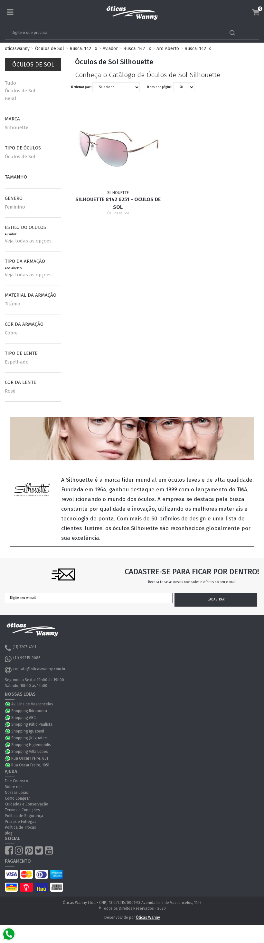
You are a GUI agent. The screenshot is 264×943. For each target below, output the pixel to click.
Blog (9, 833)
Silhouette (16, 127)
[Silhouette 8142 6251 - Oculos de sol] (118, 147)
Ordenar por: (81, 87)
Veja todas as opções (28, 241)
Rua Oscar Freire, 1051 (30, 765)
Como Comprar (17, 798)
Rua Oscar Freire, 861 (29, 758)
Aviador (110, 48)
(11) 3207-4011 (24, 647)
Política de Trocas (20, 827)
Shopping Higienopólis (31, 745)
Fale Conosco (16, 781)
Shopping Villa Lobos (29, 751)
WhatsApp (8, 704)
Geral (10, 98)
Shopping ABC (23, 717)
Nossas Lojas (16, 792)
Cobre (11, 333)
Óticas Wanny (148, 917)
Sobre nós (14, 786)
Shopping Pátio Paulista (31, 724)
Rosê (10, 391)
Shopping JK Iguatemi (30, 738)
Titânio (12, 304)
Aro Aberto (167, 48)
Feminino (15, 207)
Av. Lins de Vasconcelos (32, 704)
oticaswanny (17, 48)
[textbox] (107, 32)
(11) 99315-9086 (27, 658)
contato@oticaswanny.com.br (39, 669)
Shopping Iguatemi (27, 731)
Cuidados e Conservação (26, 804)
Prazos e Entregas (20, 821)
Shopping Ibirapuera (29, 711)
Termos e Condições (22, 810)
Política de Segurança (24, 816)
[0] (255, 12)
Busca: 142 (80, 48)
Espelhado (17, 362)
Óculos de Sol (49, 48)
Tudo (10, 83)
